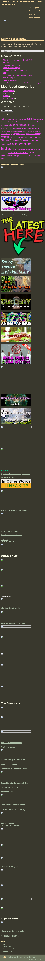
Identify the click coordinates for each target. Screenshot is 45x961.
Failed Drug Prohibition (10, 787)
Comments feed (8, 949)
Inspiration (22, 131)
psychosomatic (33, 140)
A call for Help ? (9, 78)
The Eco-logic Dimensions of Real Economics (21, 957)
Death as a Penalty (10, 80)
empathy (13, 128)
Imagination (16, 131)
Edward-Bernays (34, 125)
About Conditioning (9, 764)
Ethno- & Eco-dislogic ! (11, 68)
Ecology (26, 125)
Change (35, 119)
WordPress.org (8, 951)
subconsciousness (18, 152)
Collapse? (4, 540)
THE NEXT (5, 470)
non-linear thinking (33, 134)
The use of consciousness (11, 743)
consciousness (38, 122)
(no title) (6, 63)
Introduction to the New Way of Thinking (14, 215)
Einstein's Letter (7, 823)
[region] (22, 24)
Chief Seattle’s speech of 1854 (13, 805)
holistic (37, 128)
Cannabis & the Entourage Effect (14, 783)
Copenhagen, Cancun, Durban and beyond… (20, 75)
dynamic (4, 125)
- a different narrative (7, 541)
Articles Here (7, 93)
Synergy (15, 156)
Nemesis (23, 134)
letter (4, 73)
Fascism (31, 128)
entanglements (21, 128)
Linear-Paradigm (6, 134)
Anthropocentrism (7, 119)
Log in (5, 944)
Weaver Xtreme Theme (36, 959)
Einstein (5, 128)
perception (30, 137)
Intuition (37, 131)
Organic (5, 137)
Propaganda (14, 140)
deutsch (6, 96)
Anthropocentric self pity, (12, 65)
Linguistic (17, 134)
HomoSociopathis (7, 131)
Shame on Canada (8, 792)
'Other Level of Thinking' (13, 809)
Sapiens (8, 144)
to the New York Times (10, 825)
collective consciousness (24, 122)
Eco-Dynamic (15, 125)
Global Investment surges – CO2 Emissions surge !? (22, 83)
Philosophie (37, 137)
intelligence (30, 131)
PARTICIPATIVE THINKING (18, 137)
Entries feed (7, 946)
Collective (11, 122)
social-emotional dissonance (26, 149)
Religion (3, 144)
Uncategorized (8, 91)
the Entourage (8, 98)
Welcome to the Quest (9, 867)
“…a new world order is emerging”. (15, 70)
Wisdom (32, 156)
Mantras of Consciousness (11, 747)
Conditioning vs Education (13, 760)
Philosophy (5, 140)
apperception (18, 119)
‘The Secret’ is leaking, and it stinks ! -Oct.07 (19, 60)
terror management (24, 156)
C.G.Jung (27, 119)
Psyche (23, 140)
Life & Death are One (7, 477)
